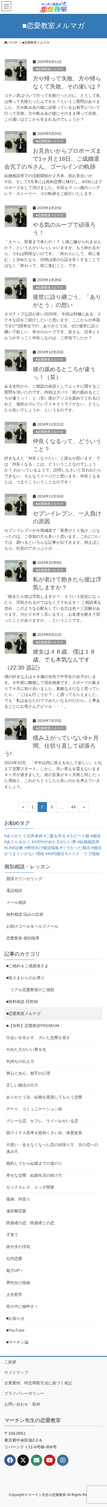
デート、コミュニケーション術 (34, 1109)
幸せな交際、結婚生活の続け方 (34, 1175)
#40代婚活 (54, 853)
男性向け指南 (18, 1282)
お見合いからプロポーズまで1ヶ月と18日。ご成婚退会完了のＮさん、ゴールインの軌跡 (52, 159)
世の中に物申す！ (22, 1306)
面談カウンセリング (24, 878)
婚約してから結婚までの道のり (34, 1163)
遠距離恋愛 (16, 1211)
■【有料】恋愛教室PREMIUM (32, 1025)
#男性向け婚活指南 (42, 847)
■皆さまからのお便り (25, 977)
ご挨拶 (10, 1362)
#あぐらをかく (17, 841)
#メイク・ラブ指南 (82, 853)
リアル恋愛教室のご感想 (32, 989)
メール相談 (16, 902)
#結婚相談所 (88, 841)
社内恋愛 (14, 1258)
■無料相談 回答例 (22, 1001)
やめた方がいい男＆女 (26, 1049)
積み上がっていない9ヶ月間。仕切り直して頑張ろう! (51, 746)
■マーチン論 (17, 1342)
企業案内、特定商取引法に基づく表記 (38, 1383)
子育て (12, 1234)
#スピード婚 (78, 836)
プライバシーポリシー (24, 1393)
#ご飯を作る (55, 836)
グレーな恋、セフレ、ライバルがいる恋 (42, 1121)
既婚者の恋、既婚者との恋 (30, 1223)
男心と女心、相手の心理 (28, 1073)
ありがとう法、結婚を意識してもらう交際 (44, 1097)
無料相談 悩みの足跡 (24, 914)
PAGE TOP (99, 1456)
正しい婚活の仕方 (22, 1085)
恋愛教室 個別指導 (22, 938)
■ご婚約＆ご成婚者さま (27, 966)
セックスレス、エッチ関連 (30, 1187)
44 (73, 808)
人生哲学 (14, 1294)
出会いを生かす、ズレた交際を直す (38, 1037)
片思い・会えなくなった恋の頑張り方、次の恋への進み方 (52, 1147)
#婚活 (95, 836)
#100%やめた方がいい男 (54, 841)
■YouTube (15, 1330)
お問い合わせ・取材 (22, 1404)
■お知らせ (15, 1318)
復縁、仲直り (18, 1199)
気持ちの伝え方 (20, 1061)
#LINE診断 (13, 847)
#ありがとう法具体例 (23, 836)
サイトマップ (16, 1372)
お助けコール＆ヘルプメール (32, 926)
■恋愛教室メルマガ (49, 69)
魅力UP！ (15, 1270)
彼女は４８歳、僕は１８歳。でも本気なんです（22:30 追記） (50, 660)
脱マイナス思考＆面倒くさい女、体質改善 (44, 1132)
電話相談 (14, 890)
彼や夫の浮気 (18, 1246)
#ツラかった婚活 (75, 847)
